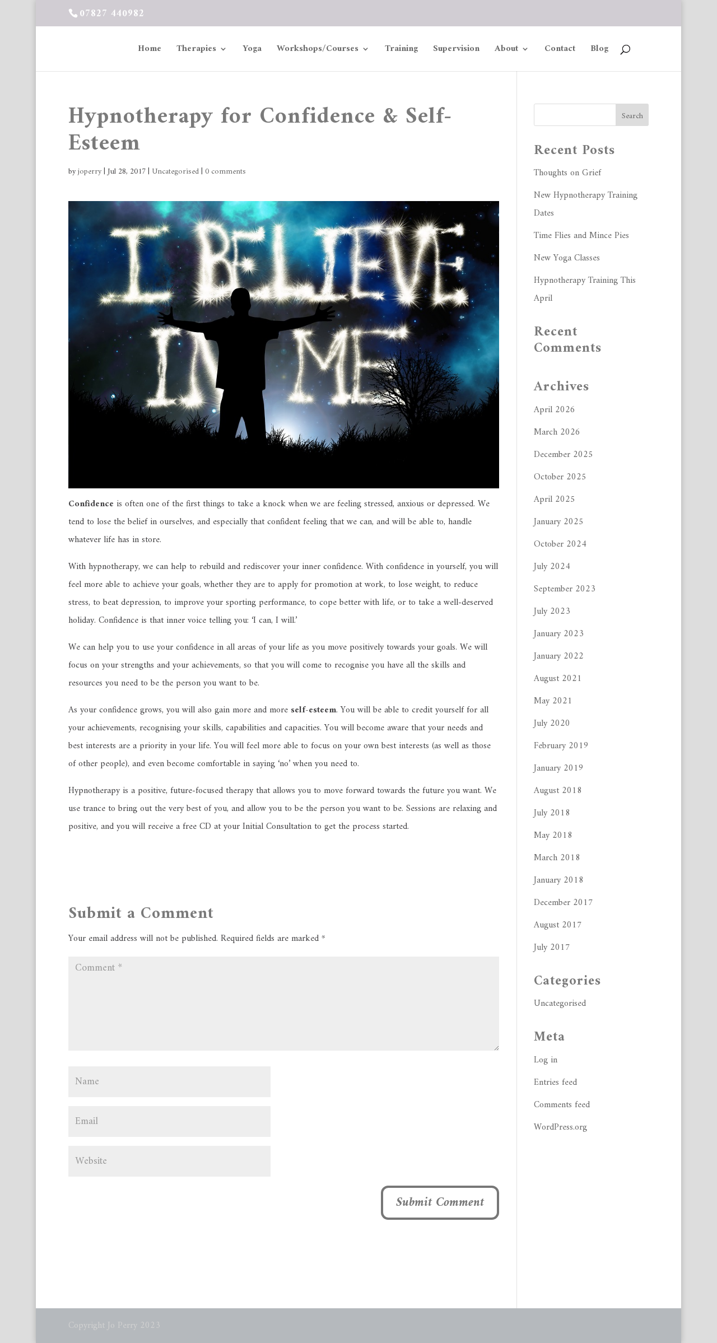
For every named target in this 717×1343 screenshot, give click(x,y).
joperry (89, 172)
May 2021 (553, 701)
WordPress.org (560, 1127)
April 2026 (554, 410)
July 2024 (552, 567)
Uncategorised (175, 172)
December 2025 (563, 455)
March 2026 (557, 432)
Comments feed (562, 1105)
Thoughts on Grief (567, 173)
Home (149, 51)
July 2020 (552, 723)
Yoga (252, 51)
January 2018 (559, 880)
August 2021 (558, 679)
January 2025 (559, 522)
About (506, 51)
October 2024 (560, 544)
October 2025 (560, 477)
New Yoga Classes (567, 258)
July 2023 (552, 611)
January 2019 (559, 768)
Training (401, 51)
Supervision (456, 51)
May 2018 (553, 835)
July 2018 (552, 813)
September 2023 (564, 589)
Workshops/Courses (317, 51)
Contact (559, 51)
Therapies (196, 51)
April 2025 (554, 499)
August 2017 (558, 925)
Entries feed (555, 1082)
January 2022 (559, 656)
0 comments (225, 172)
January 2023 (559, 634)
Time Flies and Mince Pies (581, 236)
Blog (599, 51)
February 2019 (561, 746)
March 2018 (557, 858)
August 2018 (558, 791)
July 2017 (552, 947)
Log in (545, 1060)
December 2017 (563, 903)
